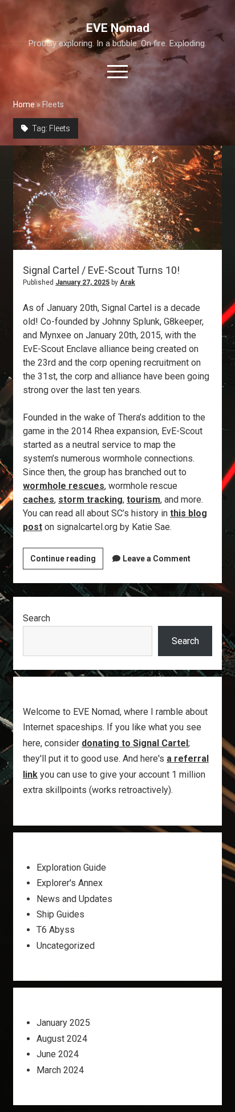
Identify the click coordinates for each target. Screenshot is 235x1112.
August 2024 (62, 1038)
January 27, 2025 (82, 282)
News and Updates (74, 898)
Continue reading (66, 561)
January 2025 (63, 1022)
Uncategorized (66, 945)
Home (24, 104)
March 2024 (60, 1070)
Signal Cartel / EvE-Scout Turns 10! (117, 197)
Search (36, 618)
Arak (127, 282)
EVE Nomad (117, 28)
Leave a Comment (157, 558)
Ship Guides (60, 914)
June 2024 (58, 1054)
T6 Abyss (56, 929)
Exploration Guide (71, 867)
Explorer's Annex (70, 883)
